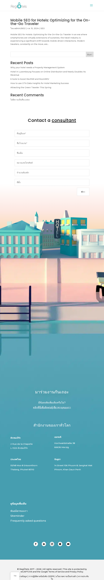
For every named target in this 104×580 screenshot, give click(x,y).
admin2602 (19, 28)
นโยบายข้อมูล (21, 576)
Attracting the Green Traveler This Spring (30, 87)
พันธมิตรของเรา (19, 511)
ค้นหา (89, 54)
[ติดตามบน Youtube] (68, 544)
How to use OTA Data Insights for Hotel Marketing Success (39, 83)
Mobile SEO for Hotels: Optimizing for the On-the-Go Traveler (50, 22)
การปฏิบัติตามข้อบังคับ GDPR (41, 576)
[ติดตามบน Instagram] (52, 544)
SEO (42, 28)
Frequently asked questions (28, 520)
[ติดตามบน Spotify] (60, 544)
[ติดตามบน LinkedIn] (44, 544)
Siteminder (17, 515)
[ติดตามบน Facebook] (36, 544)
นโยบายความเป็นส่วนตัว (66, 576)
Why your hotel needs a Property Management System (37, 67)
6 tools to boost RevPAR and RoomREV (29, 79)
